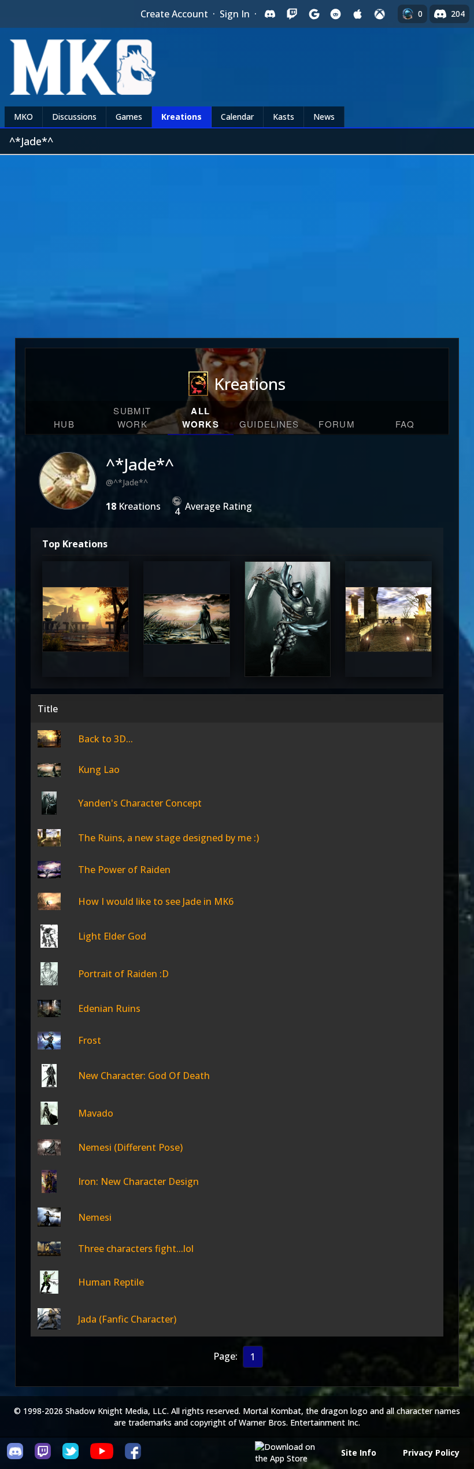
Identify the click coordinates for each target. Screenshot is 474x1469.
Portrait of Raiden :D (123, 973)
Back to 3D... (84, 640)
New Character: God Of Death (144, 1075)
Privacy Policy (431, 1452)
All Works (201, 417)
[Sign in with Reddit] (336, 14)
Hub (64, 424)
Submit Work (132, 417)
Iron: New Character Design (138, 1181)
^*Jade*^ (140, 464)
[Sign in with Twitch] (292, 14)
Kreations (181, 116)
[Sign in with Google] (314, 14)
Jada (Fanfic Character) (127, 1319)
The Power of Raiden (124, 869)
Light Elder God (112, 936)
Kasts (283, 116)
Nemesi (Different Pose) (130, 1147)
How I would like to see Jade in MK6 (156, 901)
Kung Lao (185, 640)
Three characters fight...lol (136, 1248)
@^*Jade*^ (127, 482)
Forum (337, 424)
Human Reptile (111, 1282)
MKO (23, 116)
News (324, 116)
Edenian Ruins (109, 1008)
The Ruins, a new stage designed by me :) (388, 619)
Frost (89, 1040)
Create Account (174, 14)
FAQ (405, 424)
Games (129, 116)
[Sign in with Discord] (270, 14)
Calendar (237, 116)
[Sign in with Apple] (357, 14)
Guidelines (269, 424)
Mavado (95, 1113)
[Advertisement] (237, 242)
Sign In (235, 14)
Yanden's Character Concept (287, 626)
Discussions (74, 116)
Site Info (358, 1452)
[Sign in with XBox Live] (379, 14)
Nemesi (95, 1217)
